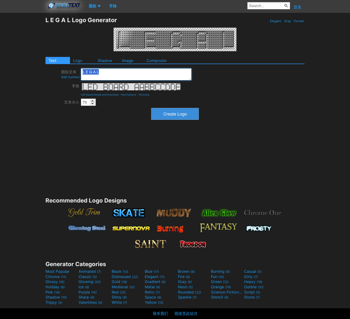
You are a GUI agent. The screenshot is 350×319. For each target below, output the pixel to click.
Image (127, 60)
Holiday (55, 286)
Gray (287, 21)
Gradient (155, 281)
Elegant (275, 21)
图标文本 (70, 74)
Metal (152, 286)
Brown (186, 271)
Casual (253, 271)
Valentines (90, 302)
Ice (84, 286)
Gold (119, 281)
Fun (217, 276)
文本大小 (71, 102)
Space (153, 297)
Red (119, 292)
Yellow (154, 302)
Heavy (253, 281)
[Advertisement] (23, 87)
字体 (75, 86)
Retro (152, 292)
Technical (144, 94)
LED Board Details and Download (99, 94)
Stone (252, 297)
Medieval (123, 286)
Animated (90, 271)
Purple (88, 292)
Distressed (125, 276)
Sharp (87, 297)
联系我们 (160, 313)
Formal (299, 21)
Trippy (53, 302)
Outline (254, 286)
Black (120, 271)
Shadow (105, 60)
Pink (52, 292)
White (119, 302)
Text (52, 60)
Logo (77, 60)
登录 (297, 7)
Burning (220, 271)
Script (252, 292)
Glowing (90, 281)
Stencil (220, 297)
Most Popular (57, 271)
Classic (88, 276)
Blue (152, 271)
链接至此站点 (186, 313)
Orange (221, 286)
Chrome (55, 276)
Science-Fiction (227, 292)
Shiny (119, 297)
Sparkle (187, 297)
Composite (156, 60)
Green (220, 281)
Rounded (189, 292)
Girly (251, 276)
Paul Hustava (128, 94)
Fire (184, 276)
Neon (185, 286)
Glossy (55, 281)
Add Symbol (70, 77)
